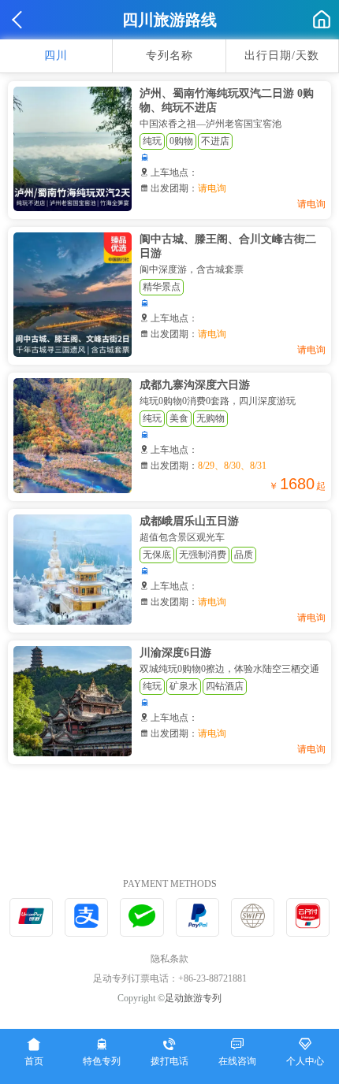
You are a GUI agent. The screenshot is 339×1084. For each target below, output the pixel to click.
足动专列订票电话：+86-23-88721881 (170, 978)
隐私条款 (169, 958)
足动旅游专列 (193, 998)
